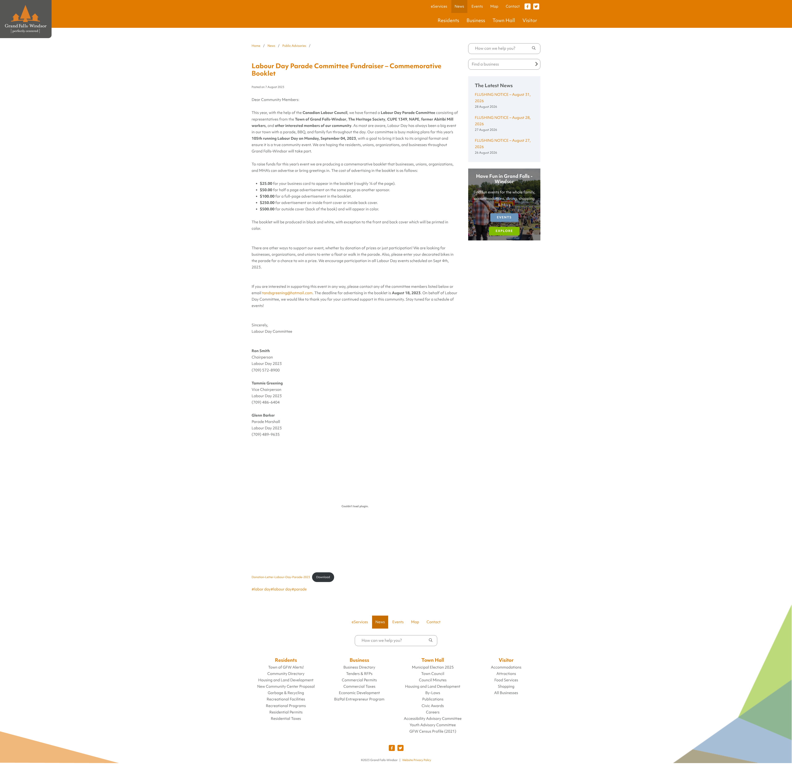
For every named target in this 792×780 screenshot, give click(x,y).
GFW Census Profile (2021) (432, 731)
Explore (504, 231)
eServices (439, 6)
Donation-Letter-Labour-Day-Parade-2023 (281, 577)
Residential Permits (286, 712)
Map (494, 6)
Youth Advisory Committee (433, 725)
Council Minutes (433, 680)
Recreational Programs (286, 705)
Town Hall (504, 20)
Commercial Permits (359, 680)
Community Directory (285, 673)
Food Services (506, 680)
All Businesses (506, 692)
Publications (432, 699)
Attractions (506, 673)
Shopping (506, 686)
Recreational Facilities (286, 699)
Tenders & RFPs (359, 673)
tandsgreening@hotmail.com (287, 292)
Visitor (529, 20)
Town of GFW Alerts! (286, 667)
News (459, 6)
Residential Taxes (286, 718)
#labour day (281, 589)
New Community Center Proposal (286, 686)
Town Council (432, 673)
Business (476, 20)
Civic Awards (433, 705)
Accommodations (506, 667)
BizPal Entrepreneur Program (359, 699)
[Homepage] (26, 19)
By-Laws (432, 692)
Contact (513, 6)
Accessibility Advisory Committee (433, 718)
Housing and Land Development (286, 680)
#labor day (261, 589)
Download (323, 577)
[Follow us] (527, 6)
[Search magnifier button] (534, 48)
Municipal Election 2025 (433, 667)
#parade (299, 589)
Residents (448, 20)
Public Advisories (294, 46)
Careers (433, 712)
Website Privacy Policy (416, 760)
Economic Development (359, 692)
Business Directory (359, 667)
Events (477, 6)
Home (256, 46)
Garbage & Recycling (286, 692)
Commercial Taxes (359, 686)
